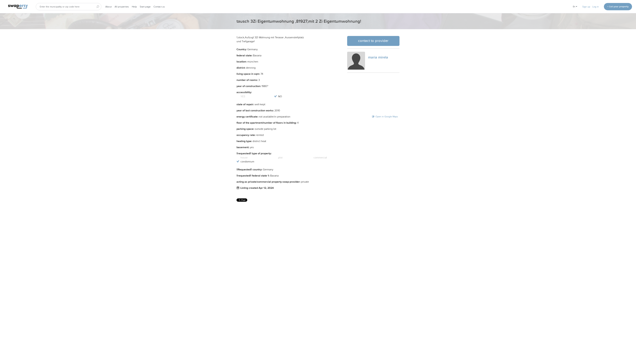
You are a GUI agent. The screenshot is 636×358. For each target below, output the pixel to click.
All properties (122, 6)
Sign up (586, 6)
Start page (145, 6)
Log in (595, 6)
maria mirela (378, 57)
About (108, 6)
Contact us (159, 6)
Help (134, 6)
